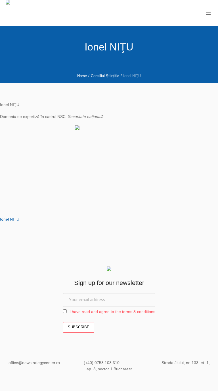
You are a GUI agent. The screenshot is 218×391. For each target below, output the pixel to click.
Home (82, 76)
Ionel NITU (9, 219)
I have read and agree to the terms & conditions (112, 311)
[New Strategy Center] (109, 269)
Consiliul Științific (105, 76)
